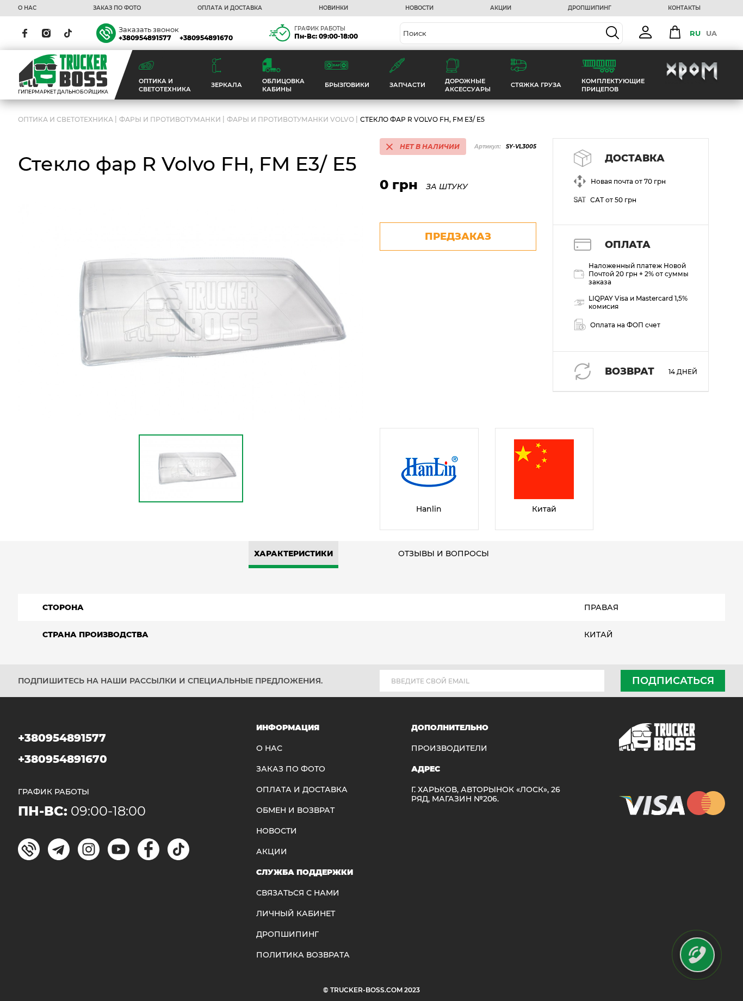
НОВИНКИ (333, 8)
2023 (412, 990)
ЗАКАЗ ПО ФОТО (117, 8)
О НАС (27, 8)
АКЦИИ (500, 8)
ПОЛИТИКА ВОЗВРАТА (303, 955)
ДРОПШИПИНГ (589, 8)
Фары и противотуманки (170, 119)
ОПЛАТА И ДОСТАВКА (229, 8)
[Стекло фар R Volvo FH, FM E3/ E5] (190, 311)
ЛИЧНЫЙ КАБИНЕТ (295, 913)
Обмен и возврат (295, 810)
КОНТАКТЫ (684, 8)
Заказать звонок (149, 29)
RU (695, 33)
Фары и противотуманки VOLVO (290, 119)
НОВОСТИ (419, 8)
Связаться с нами (297, 893)
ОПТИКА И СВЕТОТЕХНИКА (65, 119)
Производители (449, 748)
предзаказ (458, 237)
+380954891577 (145, 38)
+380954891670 (206, 38)
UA (711, 33)
